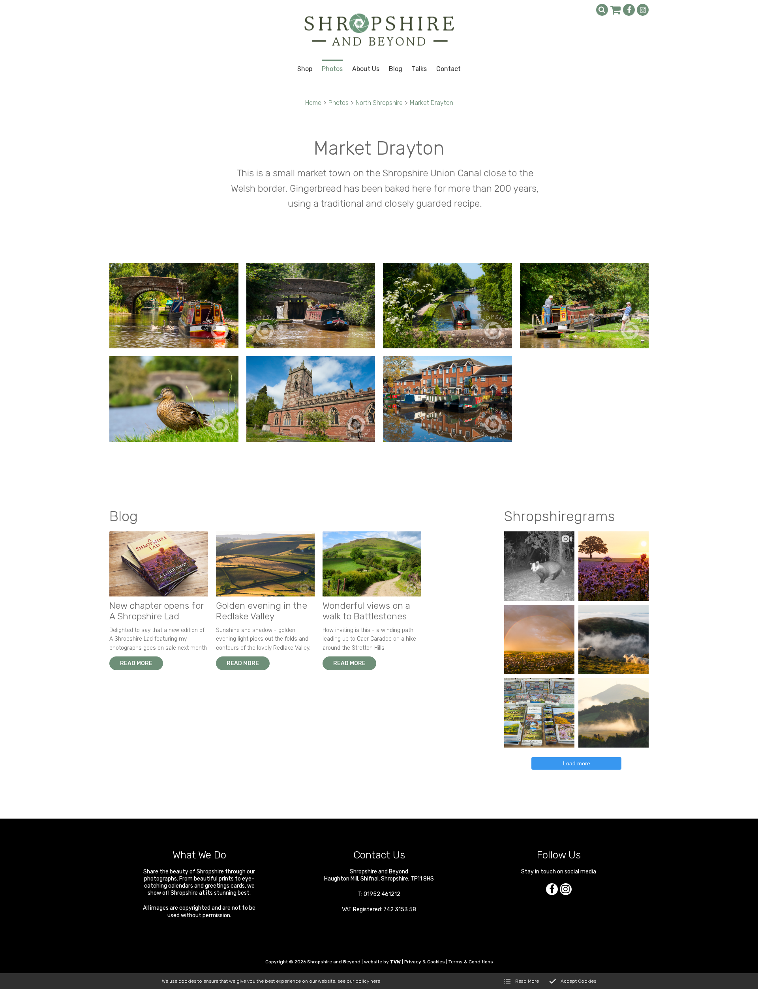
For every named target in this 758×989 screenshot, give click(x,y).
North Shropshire (379, 103)
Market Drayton (431, 103)
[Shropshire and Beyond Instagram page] (643, 10)
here (375, 981)
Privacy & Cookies (424, 962)
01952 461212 (382, 894)
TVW (395, 962)
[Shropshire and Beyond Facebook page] (629, 10)
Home (313, 103)
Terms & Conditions (470, 962)
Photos (338, 103)
